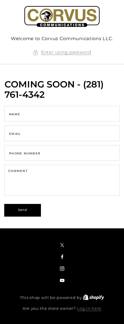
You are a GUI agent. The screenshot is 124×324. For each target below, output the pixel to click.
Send (22, 210)
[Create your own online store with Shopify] (93, 297)
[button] (62, 52)
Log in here (89, 308)
